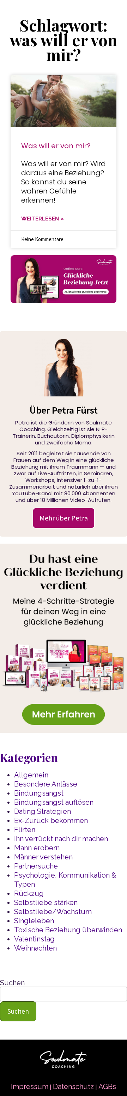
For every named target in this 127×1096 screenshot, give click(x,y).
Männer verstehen (43, 857)
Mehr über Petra (64, 517)
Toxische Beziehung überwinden (68, 930)
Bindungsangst (39, 793)
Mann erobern (37, 848)
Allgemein (31, 775)
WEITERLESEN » (42, 219)
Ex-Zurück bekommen (51, 820)
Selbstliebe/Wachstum (53, 911)
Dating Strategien (42, 811)
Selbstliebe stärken (46, 902)
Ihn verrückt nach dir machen (61, 839)
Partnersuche (36, 866)
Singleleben (34, 921)
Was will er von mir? (56, 146)
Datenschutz (73, 1086)
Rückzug (29, 893)
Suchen (12, 982)
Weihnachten (35, 948)
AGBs (107, 1086)
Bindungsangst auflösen (53, 802)
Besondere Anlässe (45, 784)
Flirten (24, 829)
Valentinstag (34, 939)
